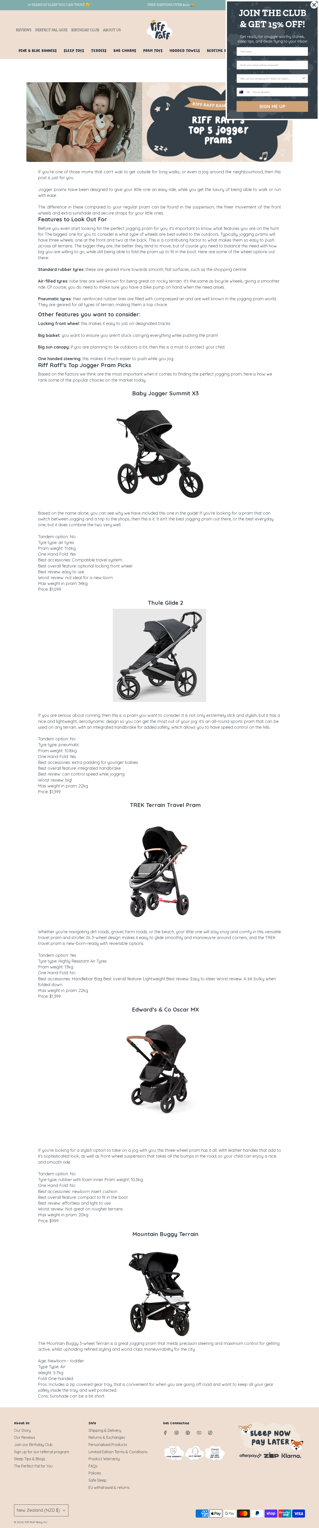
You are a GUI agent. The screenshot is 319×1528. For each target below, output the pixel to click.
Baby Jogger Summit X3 (165, 393)
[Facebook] (165, 1433)
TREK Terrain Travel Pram (165, 804)
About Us (112, 30)
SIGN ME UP (272, 106)
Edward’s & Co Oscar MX (165, 1009)
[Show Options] (303, 78)
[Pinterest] (188, 1433)
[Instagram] (176, 1433)
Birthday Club (85, 30)
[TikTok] (210, 1433)
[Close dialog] (314, 5)
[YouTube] (199, 1433)
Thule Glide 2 (165, 602)
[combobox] (271, 78)
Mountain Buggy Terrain (165, 1234)
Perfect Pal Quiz (51, 30)
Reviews (24, 30)
